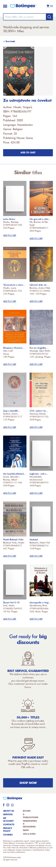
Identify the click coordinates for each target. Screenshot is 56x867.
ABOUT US (8, 811)
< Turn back (9, 41)
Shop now (28, 783)
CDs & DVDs (29, 834)
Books (26, 811)
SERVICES (8, 814)
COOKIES (7, 834)
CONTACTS (8, 824)
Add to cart (28, 152)
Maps (26, 830)
